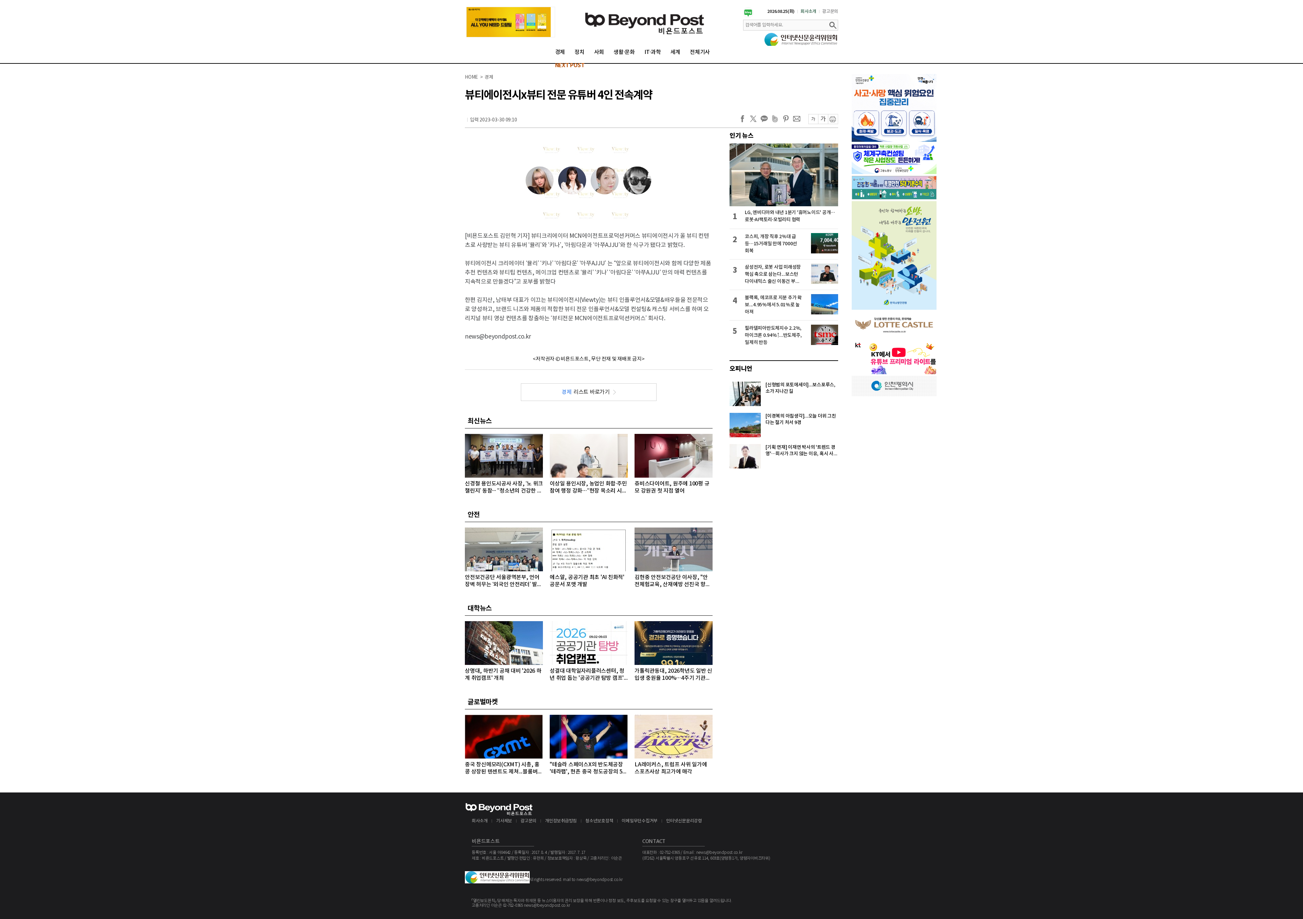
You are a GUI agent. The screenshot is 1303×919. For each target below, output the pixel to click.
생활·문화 (624, 52)
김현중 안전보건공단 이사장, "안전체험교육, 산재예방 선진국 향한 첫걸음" (673, 581)
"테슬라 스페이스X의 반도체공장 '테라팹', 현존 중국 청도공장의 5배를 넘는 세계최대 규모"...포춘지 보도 (588, 769)
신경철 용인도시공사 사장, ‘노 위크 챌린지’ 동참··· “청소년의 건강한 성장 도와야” (504, 488)
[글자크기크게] (823, 119)
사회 (599, 52)
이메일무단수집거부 (640, 821)
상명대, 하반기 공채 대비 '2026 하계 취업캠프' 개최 (503, 674)
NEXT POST (570, 65)
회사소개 (808, 11)
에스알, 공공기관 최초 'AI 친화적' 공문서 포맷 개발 (587, 581)
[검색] (833, 25)
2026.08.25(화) (781, 11)
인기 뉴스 (742, 135)
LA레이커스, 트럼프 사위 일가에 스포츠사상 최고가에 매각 (671, 768)
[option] (510, 22)
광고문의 (830, 11)
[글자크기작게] (813, 119)
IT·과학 (652, 52)
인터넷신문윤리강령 (684, 821)
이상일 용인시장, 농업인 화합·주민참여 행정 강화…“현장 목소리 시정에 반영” (588, 488)
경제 (560, 52)
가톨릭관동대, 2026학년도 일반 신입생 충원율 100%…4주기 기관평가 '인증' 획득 (673, 675)
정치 (579, 52)
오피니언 (741, 368)
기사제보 (504, 821)
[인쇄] (833, 119)
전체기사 (700, 52)
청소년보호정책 (599, 821)
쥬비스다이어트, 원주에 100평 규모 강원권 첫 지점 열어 (672, 487)
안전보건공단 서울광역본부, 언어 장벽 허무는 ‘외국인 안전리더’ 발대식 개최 (503, 581)
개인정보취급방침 (561, 821)
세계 (676, 52)
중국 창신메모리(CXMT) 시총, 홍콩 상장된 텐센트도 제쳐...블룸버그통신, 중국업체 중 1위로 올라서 (504, 769)
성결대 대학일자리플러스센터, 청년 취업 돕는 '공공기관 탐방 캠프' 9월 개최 (587, 675)
